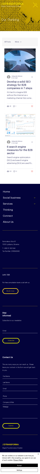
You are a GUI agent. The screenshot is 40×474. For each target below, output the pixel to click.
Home (6, 191)
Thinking (8, 210)
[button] (35, 4)
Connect (8, 216)
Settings (19, 470)
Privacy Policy (18, 460)
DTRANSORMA (12, 3)
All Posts (7, 42)
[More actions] (32, 77)
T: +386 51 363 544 (8, 248)
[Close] (37, 455)
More (17, 42)
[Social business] (34, 198)
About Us (8, 222)
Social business (12, 197)
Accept (19, 465)
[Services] (34, 204)
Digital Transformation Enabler (11, 6)
